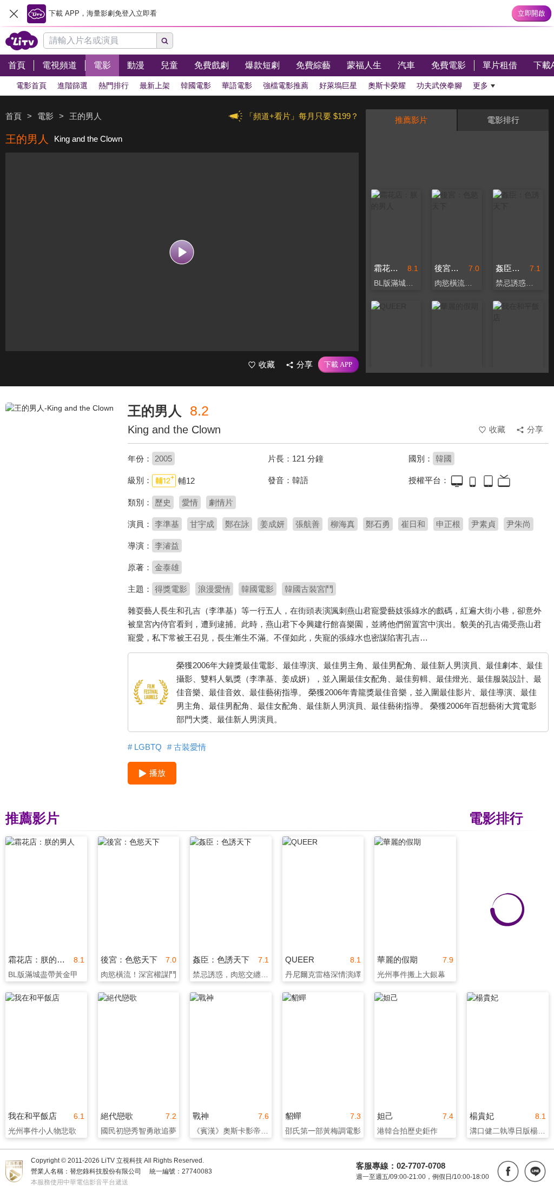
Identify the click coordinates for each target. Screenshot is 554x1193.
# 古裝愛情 (186, 747)
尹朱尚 (518, 524)
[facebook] (508, 1171)
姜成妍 (272, 524)
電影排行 (503, 119)
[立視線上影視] (21, 40)
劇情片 (221, 502)
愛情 (190, 502)
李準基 (167, 524)
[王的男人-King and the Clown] (59, 479)
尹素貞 (483, 524)
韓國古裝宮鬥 (309, 589)
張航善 (307, 524)
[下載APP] (338, 365)
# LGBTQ (145, 747)
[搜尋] (165, 40)
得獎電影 (171, 589)
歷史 (163, 502)
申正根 (448, 524)
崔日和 (413, 524)
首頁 (13, 116)
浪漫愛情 (214, 589)
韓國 (444, 458)
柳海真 (343, 524)
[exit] (13, 13)
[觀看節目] (182, 252)
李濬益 (167, 545)
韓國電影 (257, 589)
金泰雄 (167, 567)
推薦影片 (411, 119)
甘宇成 (202, 524)
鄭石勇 (378, 524)
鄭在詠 (237, 524)
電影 (45, 116)
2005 (163, 458)
